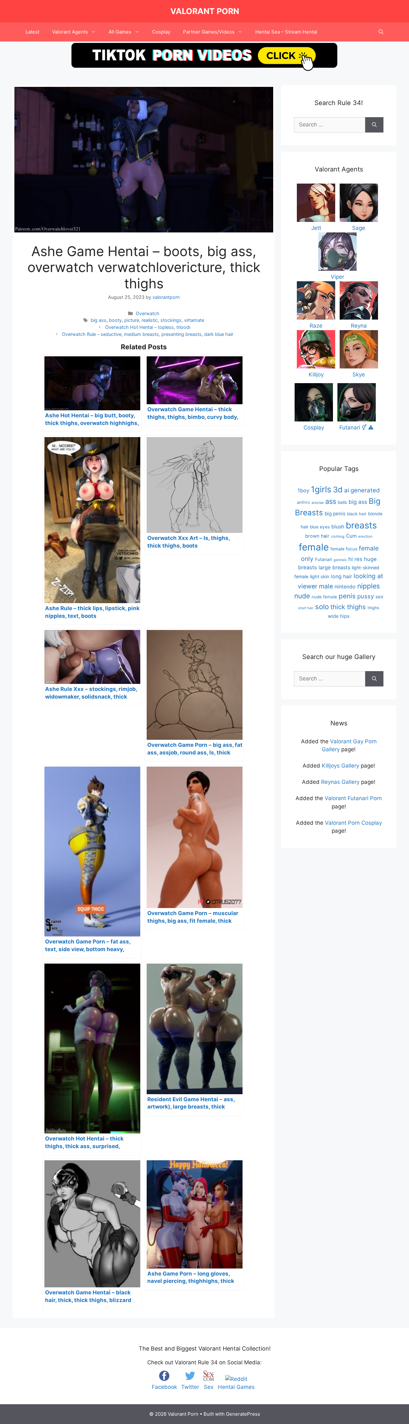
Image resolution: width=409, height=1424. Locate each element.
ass (330, 501)
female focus (343, 548)
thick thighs (348, 607)
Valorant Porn (204, 11)
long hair (341, 576)
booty (115, 320)
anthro (303, 502)
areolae (318, 502)
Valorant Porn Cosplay (353, 823)
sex (379, 597)
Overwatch (147, 313)
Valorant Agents (70, 32)
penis (347, 596)
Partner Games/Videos (209, 32)
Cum (351, 536)
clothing (337, 536)
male (326, 586)
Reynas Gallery (340, 782)
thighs (373, 607)
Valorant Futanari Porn (353, 798)
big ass (98, 320)
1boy (303, 490)
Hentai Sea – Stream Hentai (286, 32)
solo (322, 606)
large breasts (334, 567)
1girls (321, 489)
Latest (32, 32)
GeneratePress (243, 1414)
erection (365, 536)
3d (338, 489)
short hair (305, 608)
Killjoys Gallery (340, 765)
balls (342, 502)
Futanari (323, 559)
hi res (355, 559)
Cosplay (161, 32)
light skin (319, 576)
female (314, 547)
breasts (361, 525)
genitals (340, 560)
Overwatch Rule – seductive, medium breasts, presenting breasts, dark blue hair (147, 334)
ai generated (362, 490)
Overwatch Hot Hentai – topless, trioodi (147, 327)
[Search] (374, 125)
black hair (357, 513)
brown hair (317, 536)
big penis (335, 514)
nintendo (345, 586)
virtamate (194, 320)
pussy (365, 596)
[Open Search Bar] (381, 32)
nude (302, 596)
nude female (324, 596)
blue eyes (320, 526)
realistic (150, 320)
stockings (170, 320)
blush (337, 526)
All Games (120, 32)
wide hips (339, 616)
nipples (368, 586)
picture (131, 320)
